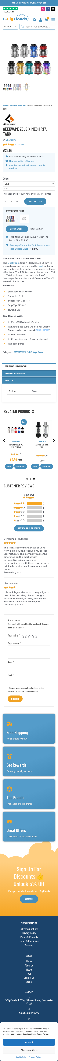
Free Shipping (17, 732)
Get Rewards (16, 765)
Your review (14, 643)
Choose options (29, 1050)
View (9, 466)
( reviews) (20, 144)
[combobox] (10, 26)
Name (11, 662)
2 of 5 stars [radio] (26, 636)
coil (41, 266)
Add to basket (35, 201)
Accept (29, 1042)
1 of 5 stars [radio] (22, 636)
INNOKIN (16, 441)
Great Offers (16, 830)
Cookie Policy (21, 1057)
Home (5, 105)
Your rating (14, 635)
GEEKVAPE (11, 139)
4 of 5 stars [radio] (32, 636)
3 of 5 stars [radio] (29, 636)
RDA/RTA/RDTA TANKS (19, 105)
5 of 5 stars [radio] (36, 636)
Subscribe (29, 899)
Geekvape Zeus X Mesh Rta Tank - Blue (28, 239)
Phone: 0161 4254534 (29, 1013)
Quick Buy (21, 466)
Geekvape (13, 262)
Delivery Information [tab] (15, 373)
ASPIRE (42, 441)
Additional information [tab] (15, 366)
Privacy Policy (35, 1057)
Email (11, 674)
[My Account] (40, 20)
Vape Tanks (38, 352)
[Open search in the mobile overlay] (37, 26)
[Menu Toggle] (53, 20)
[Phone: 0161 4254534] (29, 1009)
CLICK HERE (42, 330)
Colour (6, 178)
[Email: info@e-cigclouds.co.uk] (29, 1019)
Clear (5, 188)
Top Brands (15, 797)
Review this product (29, 528)
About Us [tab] (9, 380)
